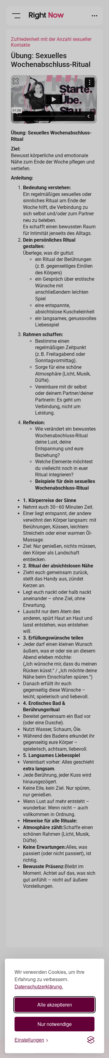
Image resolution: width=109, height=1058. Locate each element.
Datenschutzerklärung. (39, 986)
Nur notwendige (55, 1023)
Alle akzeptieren (54, 1004)
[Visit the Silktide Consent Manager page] (90, 1039)
